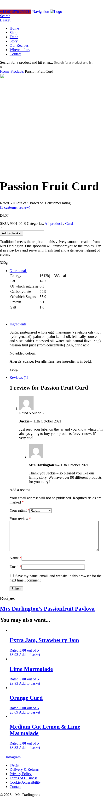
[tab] (56, 293)
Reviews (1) (19, 377)
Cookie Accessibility (25, 782)
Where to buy (20, 50)
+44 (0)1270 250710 (15, 12)
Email (15, 567)
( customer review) (15, 207)
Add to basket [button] (29, 655)
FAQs (14, 765)
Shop (13, 33)
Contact (15, 54)
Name (16, 558)
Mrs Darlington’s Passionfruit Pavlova (47, 609)
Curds (69, 223)
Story (14, 41)
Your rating (19, 510)
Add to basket (11, 233)
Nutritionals (18, 271)
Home (14, 28)
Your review (20, 519)
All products (54, 223)
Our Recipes (19, 45)
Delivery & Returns (24, 769)
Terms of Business (23, 778)
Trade (14, 37)
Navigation (40, 12)
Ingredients (18, 324)
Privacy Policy (21, 774)
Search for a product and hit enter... (26, 62)
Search (5, 16)
